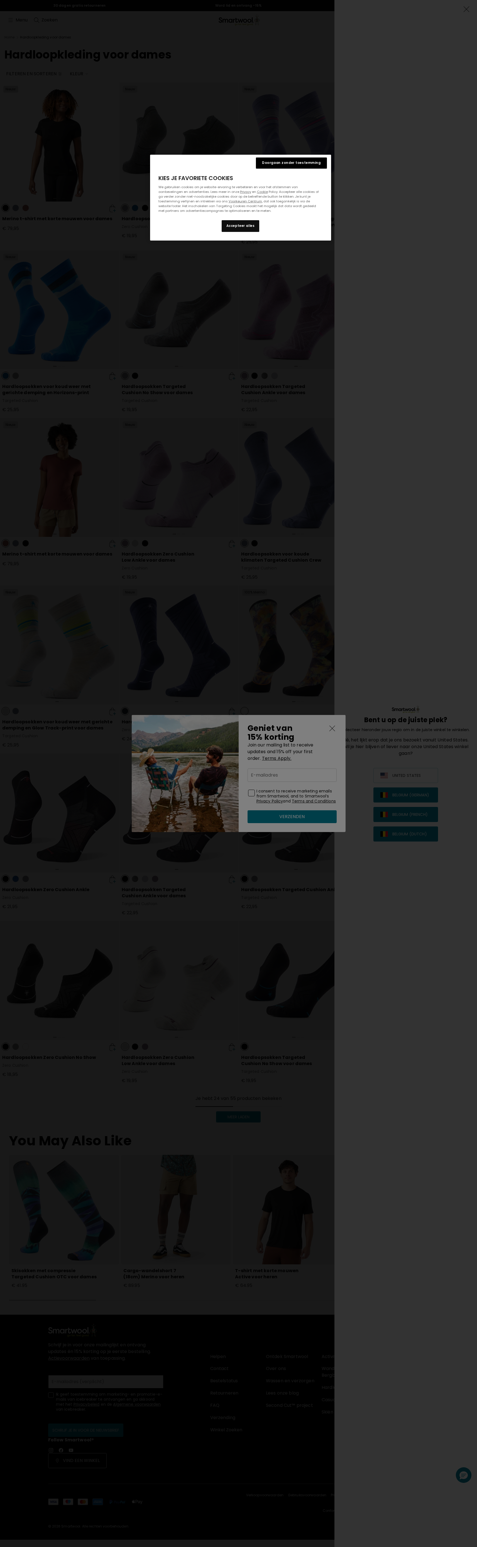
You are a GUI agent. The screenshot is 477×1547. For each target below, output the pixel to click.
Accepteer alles (240, 226)
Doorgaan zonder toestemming (291, 163)
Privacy (245, 192)
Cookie (262, 192)
